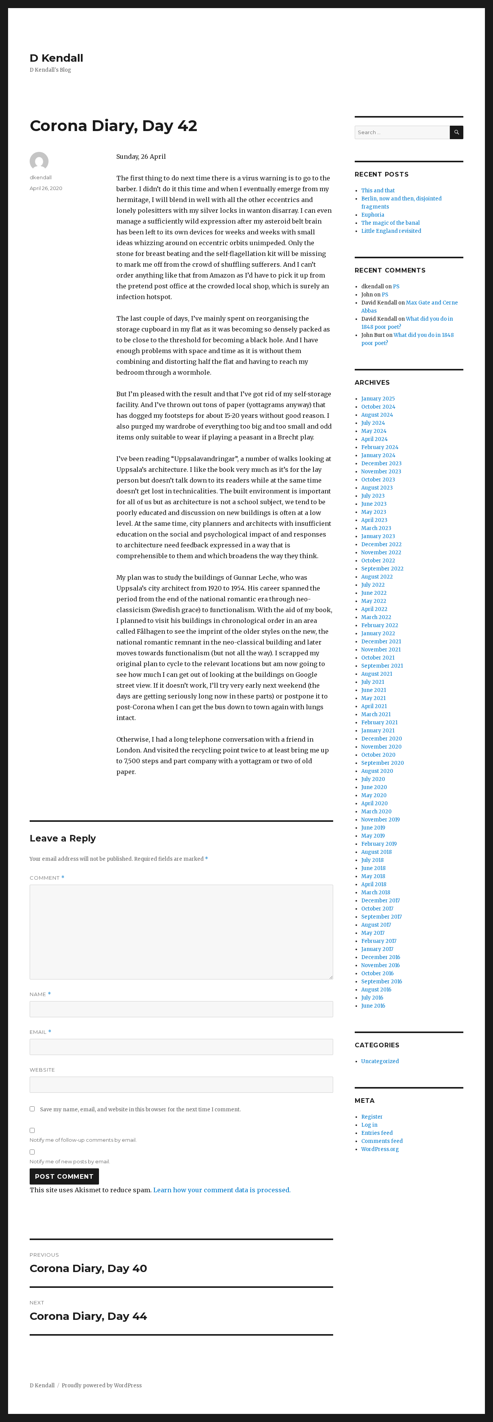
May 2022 (373, 601)
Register (372, 1117)
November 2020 (381, 747)
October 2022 (378, 560)
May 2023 (373, 512)
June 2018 (373, 868)
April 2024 (374, 439)
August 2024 (377, 415)
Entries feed (377, 1133)
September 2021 (382, 666)
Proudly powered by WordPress (102, 1385)
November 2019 (380, 819)
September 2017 (381, 917)
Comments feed (382, 1141)
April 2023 (374, 520)
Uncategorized (380, 1061)
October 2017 (377, 908)
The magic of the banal (390, 223)
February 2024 (380, 447)
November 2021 (381, 649)
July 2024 (373, 423)
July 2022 (373, 585)
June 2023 (374, 504)
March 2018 (375, 892)
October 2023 (378, 479)
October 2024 (378, 407)
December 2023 (381, 463)
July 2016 (372, 998)
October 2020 (378, 755)
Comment (47, 878)
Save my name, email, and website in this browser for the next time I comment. (140, 1109)
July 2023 (373, 496)
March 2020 (376, 811)
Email (41, 1032)
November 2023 (381, 471)
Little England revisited (391, 231)
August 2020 (377, 771)
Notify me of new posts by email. (70, 1161)
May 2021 (373, 698)
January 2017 (377, 949)
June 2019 (373, 828)
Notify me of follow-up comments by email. (83, 1140)
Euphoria (372, 215)
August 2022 (377, 577)
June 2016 (373, 1006)
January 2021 (377, 730)
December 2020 (381, 738)
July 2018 (372, 860)
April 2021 (374, 706)
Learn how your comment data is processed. (222, 1190)
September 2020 (382, 763)
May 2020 (374, 795)
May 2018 (373, 876)
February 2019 (379, 844)
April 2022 (374, 609)
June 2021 (373, 690)
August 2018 (376, 852)
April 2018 (373, 884)
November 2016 (380, 965)
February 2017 (378, 941)
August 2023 (377, 488)
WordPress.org (380, 1149)
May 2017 (372, 933)
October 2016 (377, 973)
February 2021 (379, 722)
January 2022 (378, 633)
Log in (369, 1125)
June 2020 (374, 787)
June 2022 (374, 593)
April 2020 (374, 803)
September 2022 (382, 568)
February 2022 (379, 625)
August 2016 (376, 989)
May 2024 (374, 431)
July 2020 (373, 779)
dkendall (41, 177)
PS (396, 286)
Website (42, 1070)
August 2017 (376, 925)
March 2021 (376, 714)
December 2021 (381, 641)
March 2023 (376, 528)
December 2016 (380, 957)
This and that (378, 190)
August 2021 (376, 674)
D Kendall (56, 57)
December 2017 (380, 900)
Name (40, 994)
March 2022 (376, 617)
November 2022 (381, 552)
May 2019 (373, 836)
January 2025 (378, 398)
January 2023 (378, 536)
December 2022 (381, 544)
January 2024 (378, 455)
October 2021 (377, 658)
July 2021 (372, 682)
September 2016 (381, 981)
